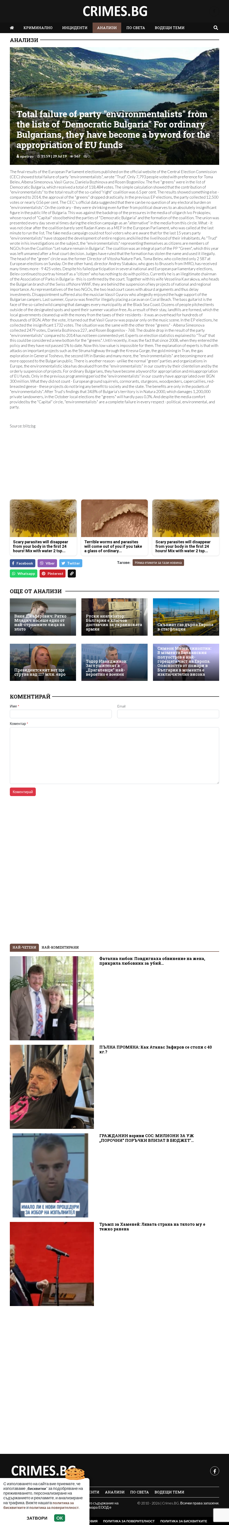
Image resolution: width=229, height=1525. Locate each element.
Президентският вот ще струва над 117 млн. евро (40, 672)
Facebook (25, 563)
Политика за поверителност (129, 1521)
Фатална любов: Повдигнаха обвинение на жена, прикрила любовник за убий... (152, 961)
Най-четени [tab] (24, 947)
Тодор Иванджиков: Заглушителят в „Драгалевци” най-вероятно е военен (106, 667)
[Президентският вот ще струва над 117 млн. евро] (43, 662)
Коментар (19, 723)
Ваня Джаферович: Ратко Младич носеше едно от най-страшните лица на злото (40, 622)
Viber (50, 563)
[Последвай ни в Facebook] (214, 11)
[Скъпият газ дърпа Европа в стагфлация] (186, 616)
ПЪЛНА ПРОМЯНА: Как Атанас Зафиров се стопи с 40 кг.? (155, 1049)
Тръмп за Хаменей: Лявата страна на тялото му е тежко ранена (152, 1227)
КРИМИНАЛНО (38, 27)
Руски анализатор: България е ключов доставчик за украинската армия (114, 622)
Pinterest (55, 573)
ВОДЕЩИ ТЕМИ (169, 27)
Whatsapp (26, 573)
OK (59, 1518)
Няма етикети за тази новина (158, 562)
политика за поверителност (54, 1507)
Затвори (37, 1518)
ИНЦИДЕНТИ (74, 27)
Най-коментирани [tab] (60, 947)
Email (121, 706)
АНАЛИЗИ (107, 27)
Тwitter (73, 563)
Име (14, 706)
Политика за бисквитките (183, 1521)
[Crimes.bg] (43, 1471)
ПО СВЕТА (135, 27)
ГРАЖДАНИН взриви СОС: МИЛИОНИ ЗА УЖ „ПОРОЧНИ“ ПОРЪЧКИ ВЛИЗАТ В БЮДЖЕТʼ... (146, 1138)
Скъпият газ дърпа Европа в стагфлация (185, 626)
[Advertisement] (61, 464)
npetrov (27, 156)
